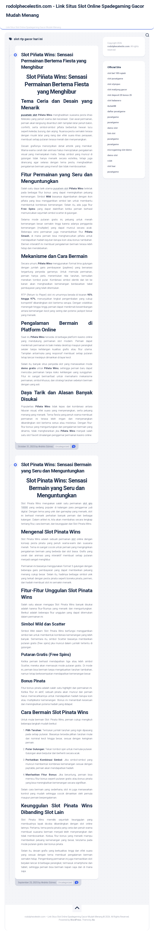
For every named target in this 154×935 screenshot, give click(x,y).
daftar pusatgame (116, 111)
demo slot (112, 128)
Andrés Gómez (45, 446)
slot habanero (114, 100)
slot (73, 539)
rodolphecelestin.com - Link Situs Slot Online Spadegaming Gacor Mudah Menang (75, 10)
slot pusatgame (115, 78)
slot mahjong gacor (117, 89)
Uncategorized (62, 446)
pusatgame (113, 117)
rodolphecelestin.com (118, 46)
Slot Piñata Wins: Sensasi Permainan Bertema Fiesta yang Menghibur (53, 61)
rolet (109, 161)
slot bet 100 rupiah (116, 73)
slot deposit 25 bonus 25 (119, 95)
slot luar (111, 166)
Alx (93, 920)
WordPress (75, 920)
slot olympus (113, 84)
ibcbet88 (111, 106)
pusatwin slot (29, 114)
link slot (111, 133)
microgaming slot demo (119, 150)
